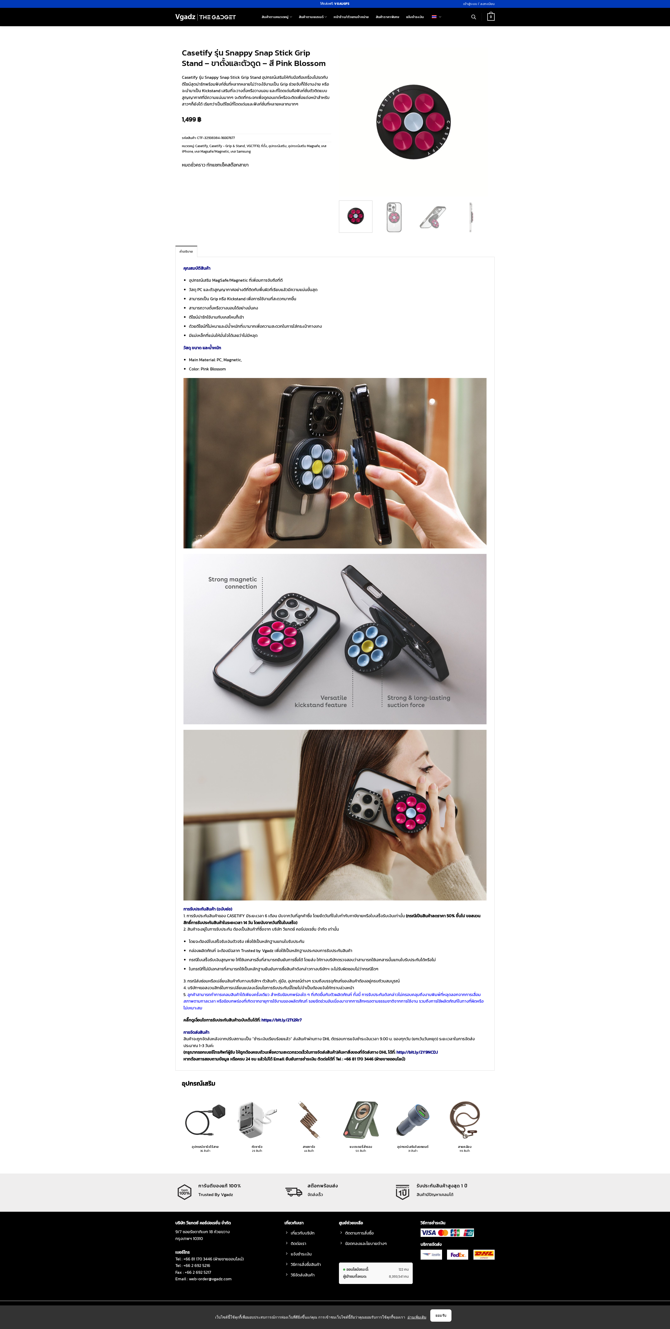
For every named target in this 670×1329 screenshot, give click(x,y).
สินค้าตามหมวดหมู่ (275, 16)
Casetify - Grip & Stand (227, 145)
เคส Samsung (241, 151)
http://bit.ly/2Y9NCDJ (417, 1052)
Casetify (201, 145)
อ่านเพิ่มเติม (416, 1317)
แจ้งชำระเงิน (415, 16)
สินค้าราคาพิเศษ (387, 16)
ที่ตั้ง (264, 145)
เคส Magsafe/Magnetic (211, 151)
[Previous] (348, 122)
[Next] (478, 122)
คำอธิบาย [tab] (186, 251)
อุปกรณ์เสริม (278, 145)
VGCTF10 (253, 145)
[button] (479, 4)
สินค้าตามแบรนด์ (311, 16)
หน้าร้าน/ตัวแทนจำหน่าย (351, 16)
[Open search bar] (473, 17)
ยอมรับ (441, 1315)
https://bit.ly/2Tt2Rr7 (281, 1020)
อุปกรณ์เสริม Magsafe (304, 145)
